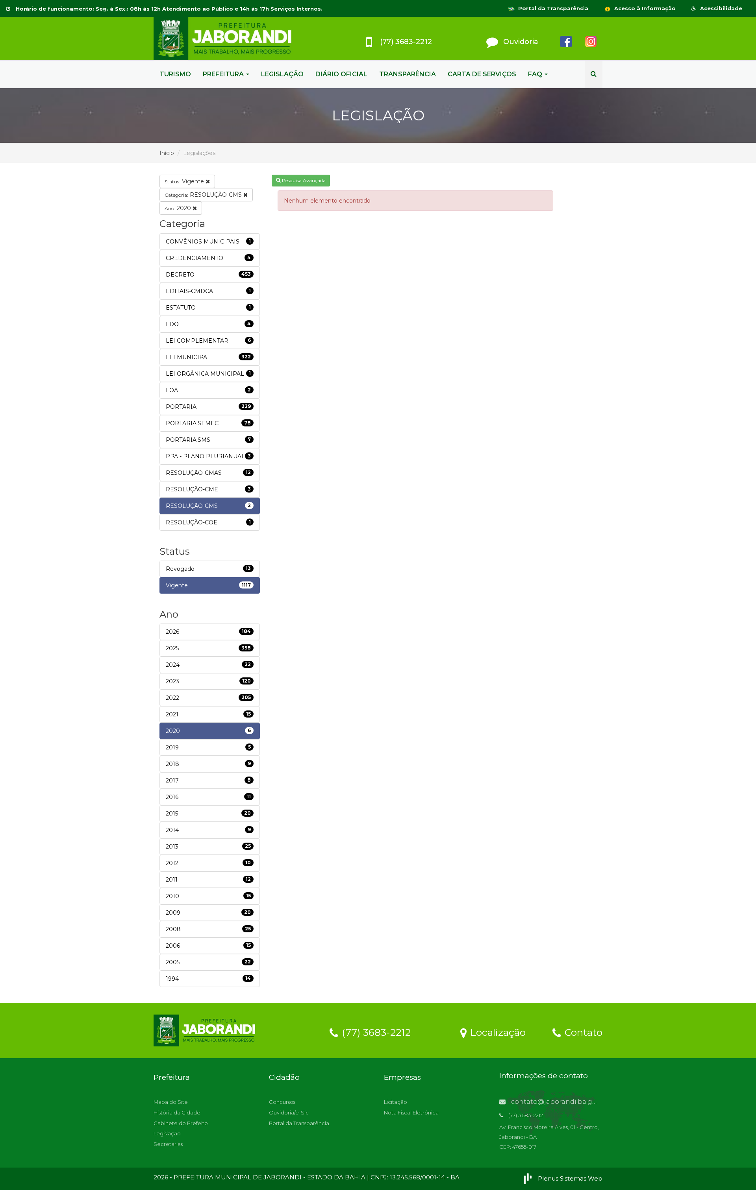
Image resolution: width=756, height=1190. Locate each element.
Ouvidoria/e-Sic (289, 1112)
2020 (179, 208)
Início (166, 153)
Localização (496, 1031)
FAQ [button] (536, 74)
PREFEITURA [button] (224, 74)
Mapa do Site (171, 1102)
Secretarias (168, 1144)
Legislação (167, 1133)
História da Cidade (177, 1112)
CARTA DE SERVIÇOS (482, 74)
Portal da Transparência (552, 8)
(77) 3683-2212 (375, 1031)
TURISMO (175, 74)
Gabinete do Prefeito (181, 1123)
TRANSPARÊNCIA (407, 74)
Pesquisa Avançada (303, 180)
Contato (582, 1031)
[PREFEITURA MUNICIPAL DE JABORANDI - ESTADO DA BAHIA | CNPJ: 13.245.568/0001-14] (224, 38)
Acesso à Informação (644, 8)
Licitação (395, 1102)
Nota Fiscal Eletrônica (411, 1112)
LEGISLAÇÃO (282, 74)
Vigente (185, 181)
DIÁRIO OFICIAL (341, 74)
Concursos (282, 1102)
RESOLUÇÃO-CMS (204, 194)
